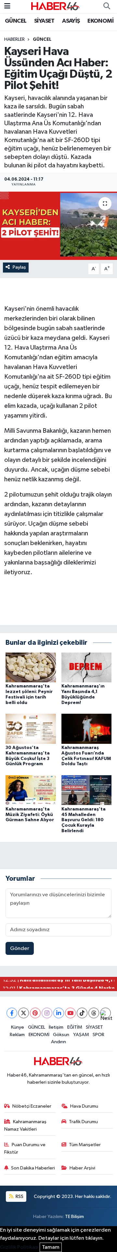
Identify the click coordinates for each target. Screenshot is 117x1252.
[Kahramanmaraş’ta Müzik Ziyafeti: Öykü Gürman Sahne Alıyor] (31, 790)
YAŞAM (81, 1034)
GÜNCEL (15, 21)
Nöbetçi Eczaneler (31, 1106)
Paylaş (19, 267)
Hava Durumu (84, 1106)
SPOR (98, 1034)
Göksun (61, 1034)
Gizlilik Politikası (19, 1247)
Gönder (19, 948)
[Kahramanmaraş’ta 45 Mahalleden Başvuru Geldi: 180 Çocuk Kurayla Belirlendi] (86, 790)
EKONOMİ (100, 21)
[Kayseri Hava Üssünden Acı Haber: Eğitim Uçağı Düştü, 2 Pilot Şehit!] (58, 226)
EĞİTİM (74, 1027)
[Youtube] (70, 1013)
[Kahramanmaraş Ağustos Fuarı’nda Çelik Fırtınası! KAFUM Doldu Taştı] (86, 729)
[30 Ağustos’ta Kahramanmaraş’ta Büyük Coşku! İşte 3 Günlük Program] (31, 729)
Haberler (14, 39)
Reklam (17, 1034)
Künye (17, 1027)
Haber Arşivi (82, 1168)
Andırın (58, 1041)
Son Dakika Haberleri (33, 1168)
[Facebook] (11, 1013)
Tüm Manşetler (85, 1144)
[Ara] (106, 6)
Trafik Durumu (83, 1121)
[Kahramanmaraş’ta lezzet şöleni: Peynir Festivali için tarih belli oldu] (31, 667)
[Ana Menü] (7, 6)
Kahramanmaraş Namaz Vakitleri (25, 1125)
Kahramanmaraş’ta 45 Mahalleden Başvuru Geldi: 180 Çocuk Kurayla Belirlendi (83, 820)
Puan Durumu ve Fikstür (25, 1148)
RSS (19, 1196)
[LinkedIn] (58, 1013)
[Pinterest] (35, 1013)
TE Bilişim (74, 1216)
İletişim (56, 1027)
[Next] (105, 1013)
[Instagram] (47, 1013)
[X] (23, 1013)
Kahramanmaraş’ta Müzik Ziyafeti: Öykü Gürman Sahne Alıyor (30, 814)
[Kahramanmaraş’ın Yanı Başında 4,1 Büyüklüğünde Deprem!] (86, 667)
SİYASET (44, 21)
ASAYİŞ (71, 21)
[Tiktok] (82, 1013)
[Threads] (93, 1013)
